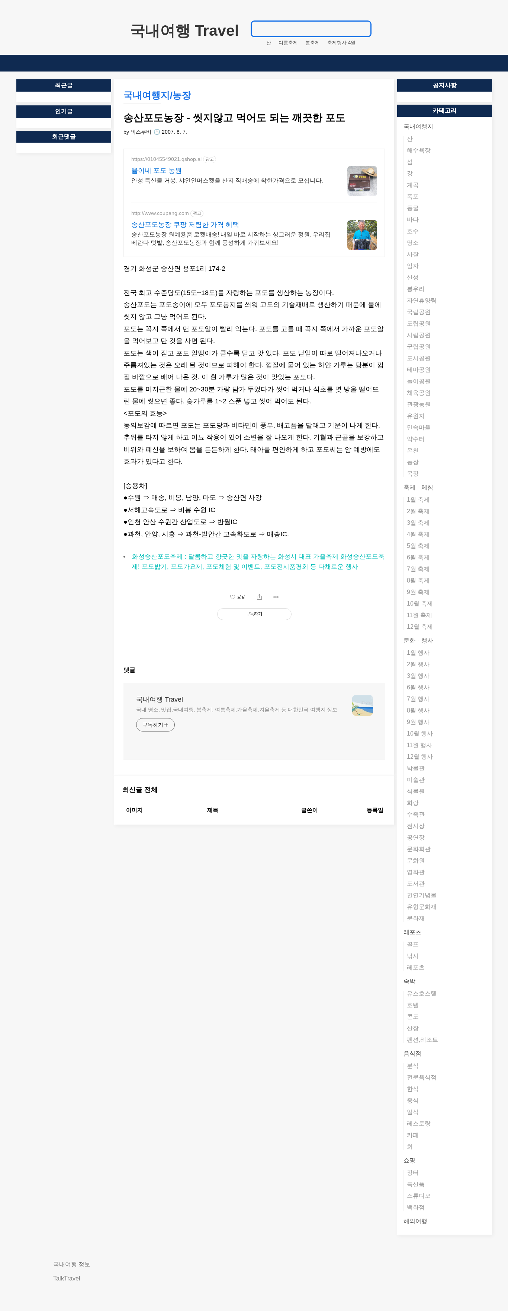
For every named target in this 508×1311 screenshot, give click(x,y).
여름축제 (288, 42)
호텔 (413, 1005)
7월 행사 (418, 699)
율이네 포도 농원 (156, 170)
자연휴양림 (422, 300)
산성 (413, 277)
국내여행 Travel (184, 30)
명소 (413, 242)
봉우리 (416, 289)
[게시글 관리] (276, 597)
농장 (413, 462)
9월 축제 (418, 592)
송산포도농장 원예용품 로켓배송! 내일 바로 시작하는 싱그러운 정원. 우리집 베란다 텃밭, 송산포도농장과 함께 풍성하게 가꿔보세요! (231, 238)
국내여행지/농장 (157, 95)
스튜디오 (419, 1196)
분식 (413, 1066)
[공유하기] (259, 597)
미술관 (416, 780)
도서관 (416, 883)
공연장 (416, 837)
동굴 (413, 208)
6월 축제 (418, 557)
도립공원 (419, 323)
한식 (413, 1089)
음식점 (412, 1053)
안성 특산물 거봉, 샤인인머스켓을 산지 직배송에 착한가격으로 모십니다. (227, 180)
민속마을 (419, 427)
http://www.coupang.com (160, 213)
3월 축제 (418, 523)
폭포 (413, 196)
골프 (413, 944)
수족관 (416, 814)
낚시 (413, 956)
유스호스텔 (422, 993)
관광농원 (419, 404)
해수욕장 (419, 150)
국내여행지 (418, 126)
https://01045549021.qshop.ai (166, 159)
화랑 (413, 803)
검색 (362, 28)
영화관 (416, 872)
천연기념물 (422, 895)
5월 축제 (418, 546)
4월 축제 (418, 534)
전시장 (416, 826)
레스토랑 (419, 1123)
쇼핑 (409, 1160)
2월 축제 (418, 511)
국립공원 (419, 312)
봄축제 (312, 42)
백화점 (416, 1207)
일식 (413, 1112)
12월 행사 (420, 756)
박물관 (416, 768)
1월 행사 (418, 653)
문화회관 (419, 849)
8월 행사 (418, 710)
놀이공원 (419, 381)
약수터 (416, 439)
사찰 (413, 254)
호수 (413, 231)
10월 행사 (420, 733)
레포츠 (412, 932)
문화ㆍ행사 (418, 640)
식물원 (416, 791)
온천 (413, 450)
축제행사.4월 (341, 42)
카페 (413, 1135)
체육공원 (419, 393)
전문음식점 (422, 1077)
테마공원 (419, 369)
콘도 (413, 1016)
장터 (413, 1172)
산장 (413, 1028)
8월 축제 (418, 580)
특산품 (416, 1184)
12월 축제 (420, 626)
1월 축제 (418, 499)
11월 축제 (419, 615)
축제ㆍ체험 (418, 487)
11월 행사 (419, 745)
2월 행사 (418, 664)
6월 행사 (418, 687)
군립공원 (419, 346)
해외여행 (415, 1221)
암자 (413, 266)
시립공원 (419, 335)
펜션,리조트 (422, 1040)
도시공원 (419, 358)
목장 (413, 473)
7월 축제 (418, 569)
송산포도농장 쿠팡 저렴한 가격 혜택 (185, 224)
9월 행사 (418, 722)
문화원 (416, 860)
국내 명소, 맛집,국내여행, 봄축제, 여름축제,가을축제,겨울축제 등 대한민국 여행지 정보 (236, 709)
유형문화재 (422, 907)
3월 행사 (418, 676)
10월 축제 (420, 603)
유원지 (416, 416)
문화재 (416, 918)
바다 (413, 219)
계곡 (413, 185)
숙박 (409, 981)
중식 (413, 1100)
